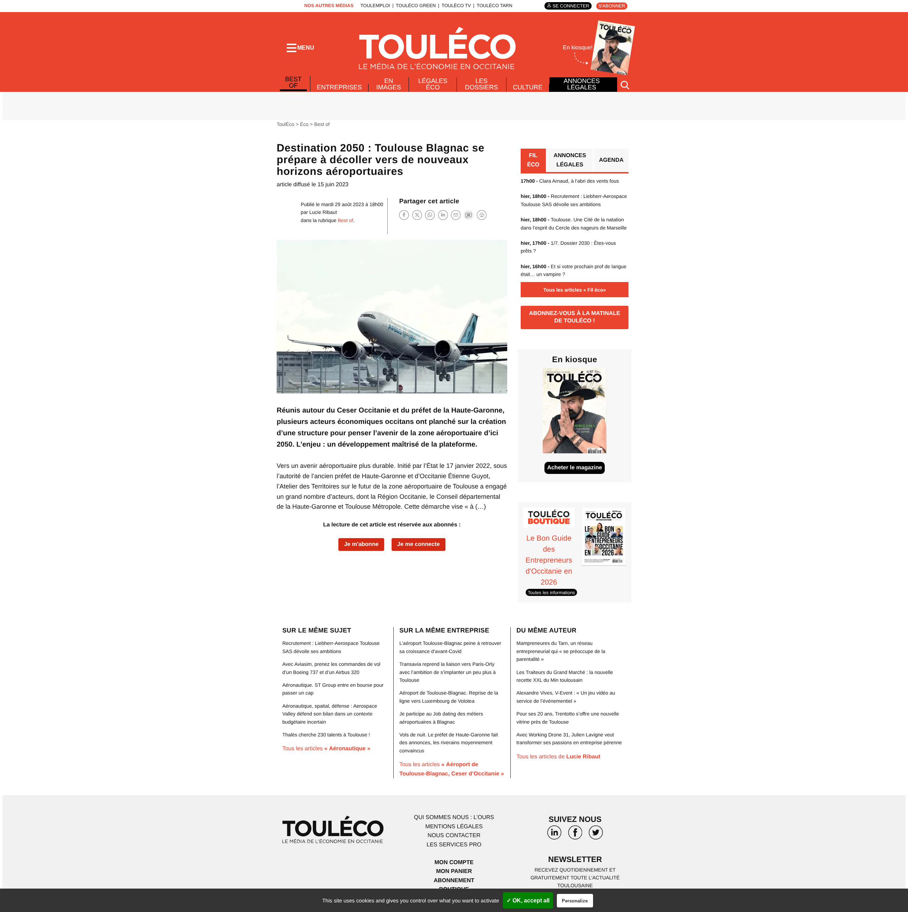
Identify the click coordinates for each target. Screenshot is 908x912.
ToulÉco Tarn (494, 5)
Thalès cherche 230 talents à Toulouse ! (326, 734)
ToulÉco (285, 124)
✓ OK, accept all (527, 900)
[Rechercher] (625, 84)
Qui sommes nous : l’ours (454, 817)
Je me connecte (418, 544)
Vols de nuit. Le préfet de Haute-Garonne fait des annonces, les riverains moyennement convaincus (448, 742)
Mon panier (454, 871)
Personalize (575, 900)
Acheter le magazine (574, 468)
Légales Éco (432, 84)
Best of (293, 82)
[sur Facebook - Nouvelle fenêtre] (575, 835)
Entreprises (339, 87)
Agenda (611, 160)
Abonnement (454, 881)
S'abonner (611, 6)
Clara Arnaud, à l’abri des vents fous (570, 181)
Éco (304, 124)
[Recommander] (456, 215)
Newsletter (575, 859)
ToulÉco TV (456, 5)
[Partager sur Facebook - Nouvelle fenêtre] (404, 215)
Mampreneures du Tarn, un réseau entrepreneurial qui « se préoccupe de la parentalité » (560, 651)
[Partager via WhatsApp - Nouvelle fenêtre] (430, 215)
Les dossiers (481, 84)
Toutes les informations (551, 592)
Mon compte (454, 863)
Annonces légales (582, 84)
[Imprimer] (482, 215)
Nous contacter (453, 836)
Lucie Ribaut (323, 212)
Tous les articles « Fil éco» (574, 290)
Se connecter (571, 6)
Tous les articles (326, 749)
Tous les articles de (558, 757)
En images (388, 84)
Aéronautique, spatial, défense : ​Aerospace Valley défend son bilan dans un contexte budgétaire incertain (329, 714)
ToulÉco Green (416, 5)
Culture (528, 87)
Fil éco (533, 160)
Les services (454, 845)
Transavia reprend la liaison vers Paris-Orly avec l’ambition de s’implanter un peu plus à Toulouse (447, 672)
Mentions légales (454, 827)
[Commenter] (469, 215)
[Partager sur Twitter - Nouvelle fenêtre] (417, 215)
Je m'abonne (361, 544)
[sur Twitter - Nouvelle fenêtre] (595, 835)
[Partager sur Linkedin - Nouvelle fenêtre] (443, 215)
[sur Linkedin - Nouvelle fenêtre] (554, 835)
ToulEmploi (375, 5)
